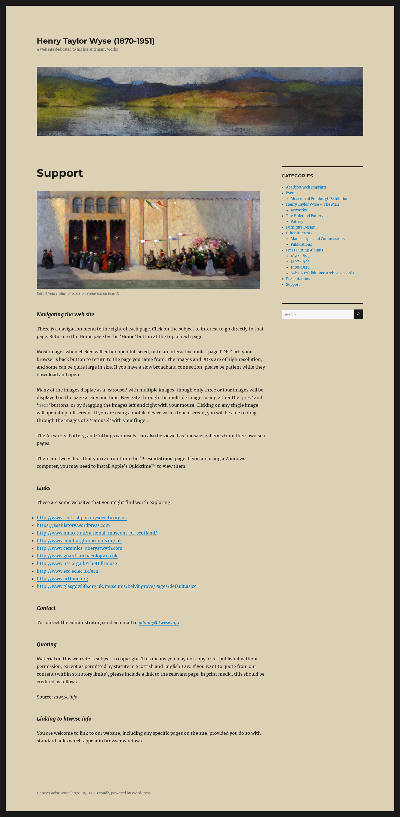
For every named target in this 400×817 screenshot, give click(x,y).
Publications (301, 244)
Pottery (297, 221)
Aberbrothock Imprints (306, 187)
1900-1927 (300, 267)
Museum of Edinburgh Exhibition (320, 198)
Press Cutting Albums (304, 250)
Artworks (299, 210)
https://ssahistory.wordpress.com (73, 525)
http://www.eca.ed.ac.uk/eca (67, 571)
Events (292, 193)
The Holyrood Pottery (304, 216)
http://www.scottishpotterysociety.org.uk (82, 517)
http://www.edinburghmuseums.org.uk (79, 540)
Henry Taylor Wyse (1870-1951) (96, 40)
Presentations (298, 279)
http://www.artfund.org (62, 578)
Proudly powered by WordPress (124, 793)
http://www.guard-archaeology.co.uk (77, 555)
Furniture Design (301, 227)
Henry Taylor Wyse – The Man (312, 204)
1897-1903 (300, 261)
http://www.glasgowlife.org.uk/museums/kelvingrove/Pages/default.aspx (116, 586)
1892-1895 (300, 256)
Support (293, 284)
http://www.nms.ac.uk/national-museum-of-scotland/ (97, 533)
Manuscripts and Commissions (318, 238)
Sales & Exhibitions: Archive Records (322, 273)
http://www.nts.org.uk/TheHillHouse (77, 563)
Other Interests (299, 233)
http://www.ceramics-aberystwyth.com (79, 548)
